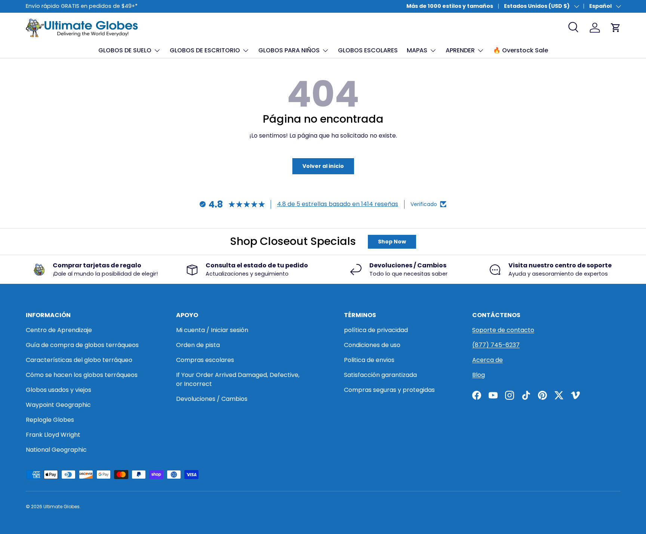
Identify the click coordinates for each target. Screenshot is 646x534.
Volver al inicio (323, 166)
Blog (478, 375)
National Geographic (56, 449)
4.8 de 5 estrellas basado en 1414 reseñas (337, 204)
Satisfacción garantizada (380, 375)
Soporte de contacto (503, 330)
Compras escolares (205, 360)
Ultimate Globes (61, 506)
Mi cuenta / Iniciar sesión (212, 330)
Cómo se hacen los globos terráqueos (82, 375)
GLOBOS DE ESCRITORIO (205, 50)
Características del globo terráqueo (79, 360)
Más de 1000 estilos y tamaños (449, 6)
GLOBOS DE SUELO (124, 50)
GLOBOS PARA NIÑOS (289, 50)
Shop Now (392, 241)
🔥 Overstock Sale (520, 50)
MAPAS (417, 50)
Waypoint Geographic (58, 404)
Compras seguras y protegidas (389, 390)
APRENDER (460, 50)
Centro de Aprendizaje (59, 330)
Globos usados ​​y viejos (58, 390)
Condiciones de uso (372, 345)
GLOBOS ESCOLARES (368, 50)
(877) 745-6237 (496, 345)
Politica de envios (369, 360)
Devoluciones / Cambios (211, 399)
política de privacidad (376, 330)
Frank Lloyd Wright (53, 434)
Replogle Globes (50, 419)
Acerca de (487, 360)
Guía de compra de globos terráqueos (82, 345)
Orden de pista (198, 345)
